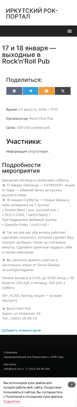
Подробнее (11, 401)
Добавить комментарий (21, 330)
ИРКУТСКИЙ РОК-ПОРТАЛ (32, 13)
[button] (69, 31)
